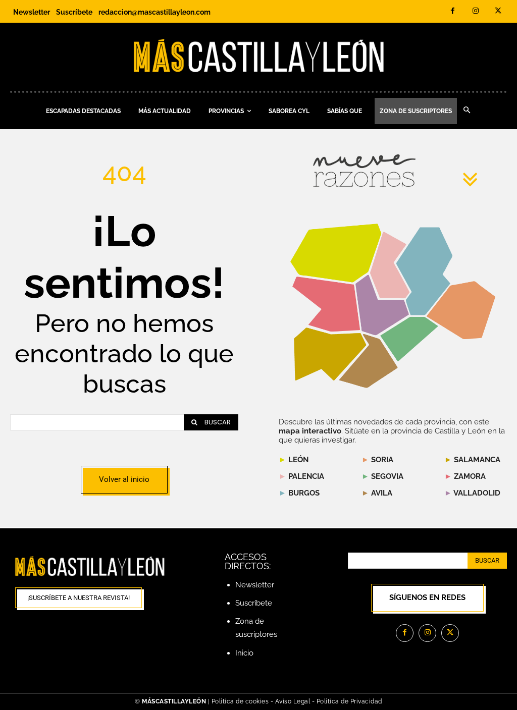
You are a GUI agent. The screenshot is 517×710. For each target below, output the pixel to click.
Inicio (244, 653)
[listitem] (326, 304)
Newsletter (254, 584)
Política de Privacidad (349, 701)
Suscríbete (253, 603)
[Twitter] (498, 11)
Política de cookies (240, 701)
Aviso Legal (293, 701)
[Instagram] (475, 11)
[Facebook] (452, 11)
